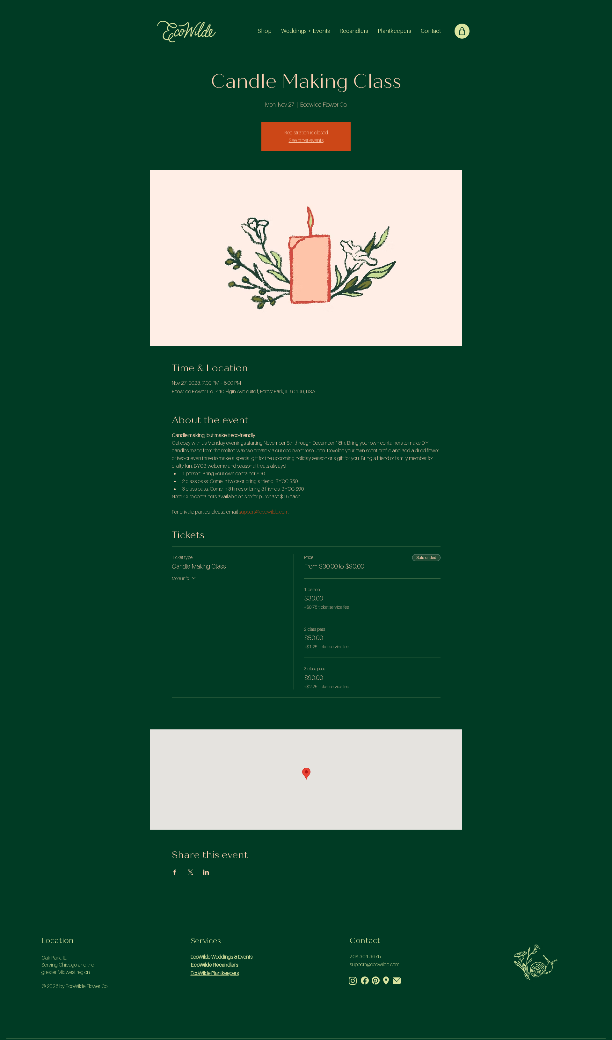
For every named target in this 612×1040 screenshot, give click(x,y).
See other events (306, 140)
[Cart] (462, 31)
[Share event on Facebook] (175, 872)
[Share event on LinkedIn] (206, 872)
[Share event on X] (190, 872)
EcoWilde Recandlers (214, 964)
